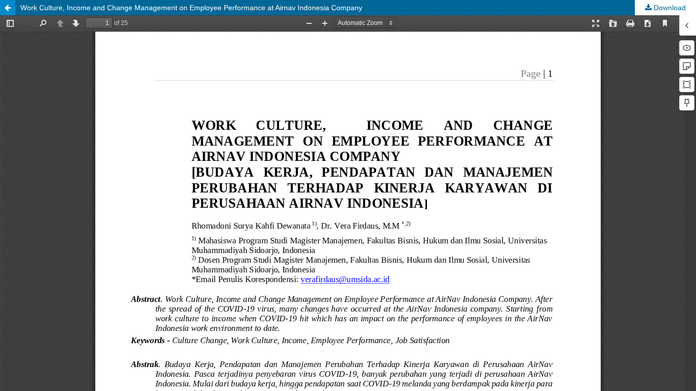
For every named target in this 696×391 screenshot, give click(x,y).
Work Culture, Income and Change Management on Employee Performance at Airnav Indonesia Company (191, 8)
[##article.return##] (7, 7)
